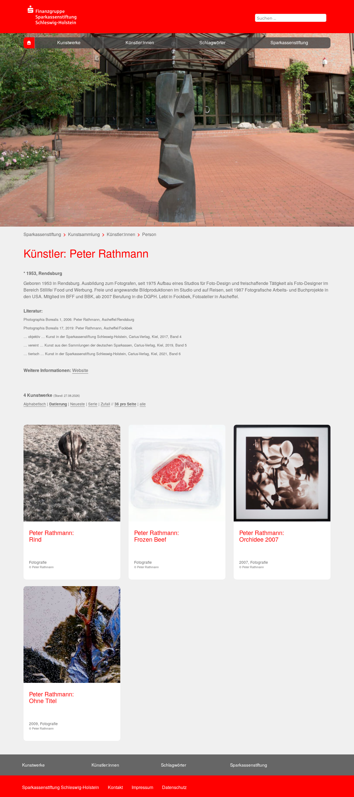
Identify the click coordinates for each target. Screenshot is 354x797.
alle (143, 404)
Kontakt (115, 787)
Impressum (142, 787)
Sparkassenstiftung (289, 42)
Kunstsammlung (84, 234)
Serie (92, 404)
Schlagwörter (212, 42)
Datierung (58, 404)
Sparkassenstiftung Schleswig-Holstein (60, 787)
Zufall (105, 404)
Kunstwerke (68, 42)
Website (80, 370)
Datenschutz (174, 787)
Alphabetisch (35, 404)
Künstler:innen (140, 42)
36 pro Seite (125, 404)
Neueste (77, 404)
